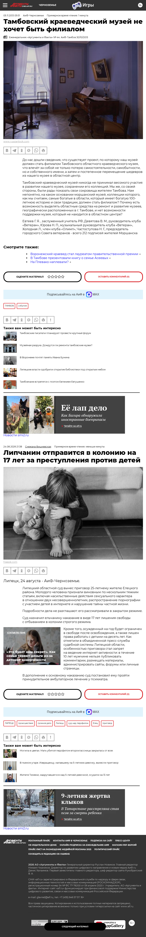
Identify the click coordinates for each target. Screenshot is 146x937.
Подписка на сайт (101, 840)
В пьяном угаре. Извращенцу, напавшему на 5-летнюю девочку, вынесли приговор (69, 762)
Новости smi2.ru (16, 435)
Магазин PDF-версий (124, 845)
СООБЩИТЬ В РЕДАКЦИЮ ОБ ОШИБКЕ (49, 854)
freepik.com (10, 562)
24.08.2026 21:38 (12, 446)
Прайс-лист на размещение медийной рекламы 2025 (59, 849)
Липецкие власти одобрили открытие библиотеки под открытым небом (63, 369)
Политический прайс (107, 849)
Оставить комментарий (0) (113, 277)
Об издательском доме (42, 845)
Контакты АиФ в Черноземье (70, 840)
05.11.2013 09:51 (11, 15)
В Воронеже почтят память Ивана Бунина (44, 357)
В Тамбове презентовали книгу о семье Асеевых (69, 258)
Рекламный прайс (39, 840)
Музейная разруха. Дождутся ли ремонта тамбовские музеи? (56, 345)
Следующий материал (75, 926)
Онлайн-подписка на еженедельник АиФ (84, 845)
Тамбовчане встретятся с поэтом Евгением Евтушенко (52, 381)
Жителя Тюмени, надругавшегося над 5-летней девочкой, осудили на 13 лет (65, 774)
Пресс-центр (122, 840)
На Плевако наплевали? (49, 262)
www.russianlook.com (16, 141)
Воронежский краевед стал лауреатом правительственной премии (84, 254)
